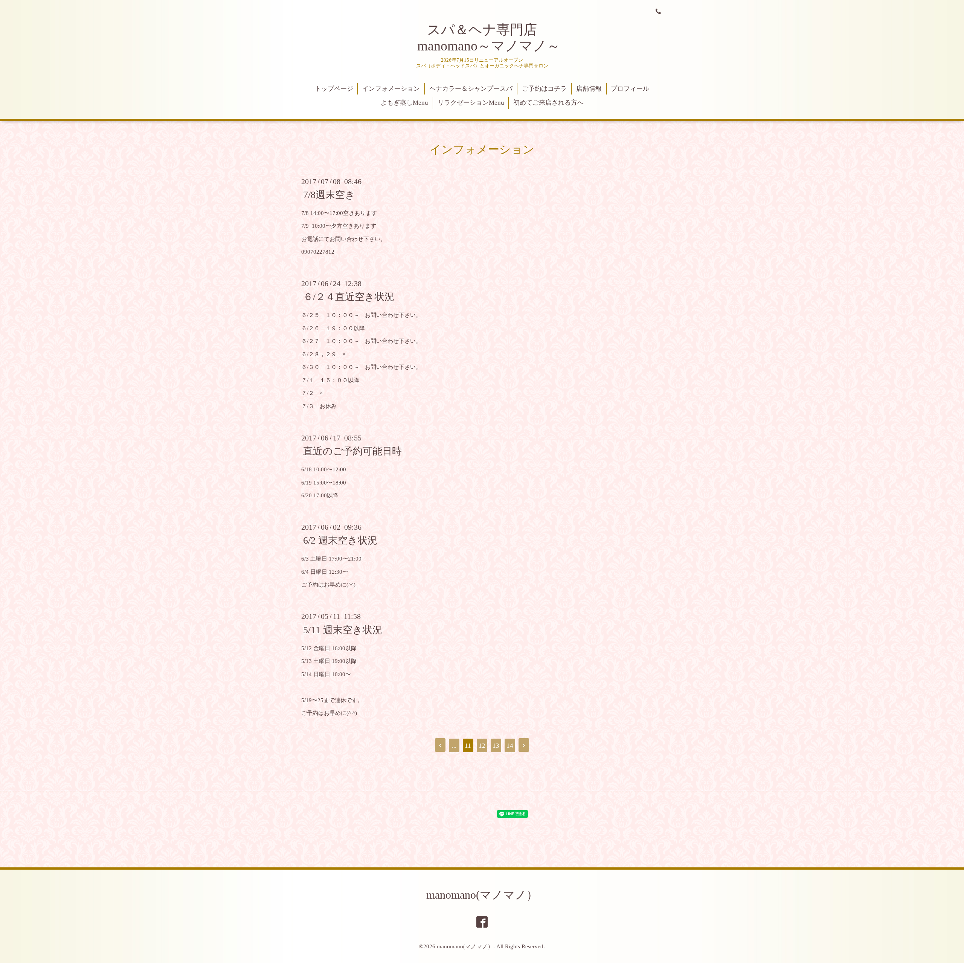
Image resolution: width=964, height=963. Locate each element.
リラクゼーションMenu (471, 102)
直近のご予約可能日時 (352, 451)
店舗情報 (589, 88)
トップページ (334, 88)
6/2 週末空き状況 (340, 540)
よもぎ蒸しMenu (404, 102)
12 (482, 745)
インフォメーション (391, 88)
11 (468, 745)
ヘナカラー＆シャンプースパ (471, 88)
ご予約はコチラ (544, 88)
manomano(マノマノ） (482, 894)
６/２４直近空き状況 (348, 296)
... (454, 745)
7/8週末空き (329, 194)
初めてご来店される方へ (548, 102)
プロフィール (630, 88)
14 (509, 745)
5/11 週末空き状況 (342, 629)
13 (496, 745)
